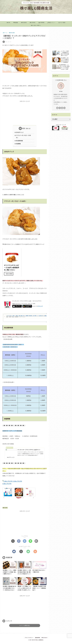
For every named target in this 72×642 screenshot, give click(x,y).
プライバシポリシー (29, 637)
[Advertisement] (24, 78)
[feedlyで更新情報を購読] (28, 551)
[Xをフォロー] (21, 551)
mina (60, 91)
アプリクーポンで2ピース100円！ (23, 136)
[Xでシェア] (13, 541)
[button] (36, 541)
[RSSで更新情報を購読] (35, 551)
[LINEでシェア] (30, 541)
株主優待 (5, 507)
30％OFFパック (19, 132)
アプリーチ (40, 306)
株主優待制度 (19, 140)
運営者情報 (37, 637)
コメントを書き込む (24, 625)
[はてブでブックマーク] (24, 541)
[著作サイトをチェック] (14, 551)
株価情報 (18, 143)
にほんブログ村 (6, 483)
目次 (23, 128)
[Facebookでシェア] (19, 541)
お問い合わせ (44, 637)
